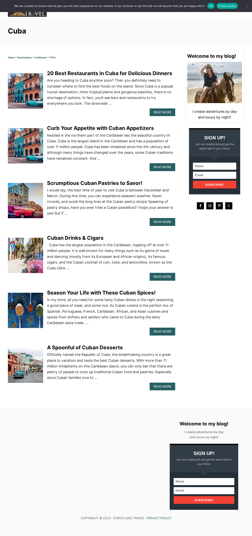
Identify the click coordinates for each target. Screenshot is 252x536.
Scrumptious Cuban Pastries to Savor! (94, 183)
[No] (247, 6)
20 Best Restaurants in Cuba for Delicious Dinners (109, 73)
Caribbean (41, 57)
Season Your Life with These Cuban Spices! (101, 293)
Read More (163, 113)
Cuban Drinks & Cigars (75, 238)
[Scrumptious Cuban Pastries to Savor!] (25, 202)
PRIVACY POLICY (159, 518)
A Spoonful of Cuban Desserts (85, 347)
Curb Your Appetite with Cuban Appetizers (100, 128)
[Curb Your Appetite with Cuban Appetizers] (25, 147)
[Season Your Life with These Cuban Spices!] (25, 312)
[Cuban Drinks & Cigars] (25, 257)
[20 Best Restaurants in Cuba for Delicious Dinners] (25, 92)
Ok (211, 5)
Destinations (24, 57)
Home (11, 57)
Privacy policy (227, 5)
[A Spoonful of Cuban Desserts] (25, 367)
